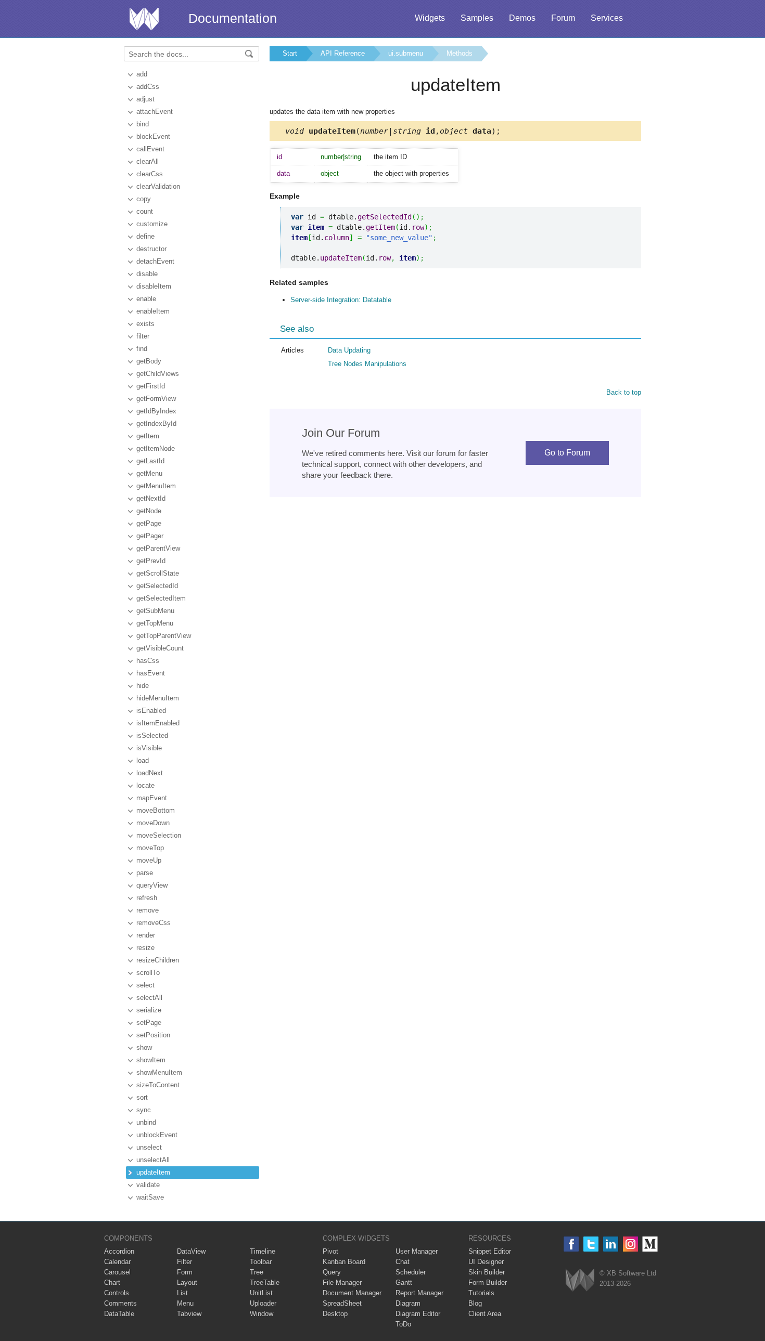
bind (142, 124)
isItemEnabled (158, 723)
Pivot (330, 1251)
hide (142, 685)
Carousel (117, 1272)
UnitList (261, 1293)
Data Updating (349, 350)
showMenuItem (159, 1072)
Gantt (404, 1282)
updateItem (153, 1172)
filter (142, 336)
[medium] (650, 1244)
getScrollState (157, 573)
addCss (147, 86)
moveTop (150, 848)
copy (143, 199)
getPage (148, 523)
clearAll (147, 161)
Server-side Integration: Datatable (340, 300)
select (145, 985)
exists (145, 324)
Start (290, 53)
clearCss (149, 174)
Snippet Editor (489, 1251)
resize (145, 948)
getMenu (149, 473)
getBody (148, 361)
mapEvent (151, 798)
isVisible (149, 748)
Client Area (484, 1314)
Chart (112, 1282)
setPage (148, 1022)
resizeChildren (157, 960)
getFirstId (150, 386)
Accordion (119, 1251)
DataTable (119, 1314)
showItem (150, 1060)
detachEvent (155, 261)
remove (147, 910)
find (141, 349)
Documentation (232, 18)
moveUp (148, 860)
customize (152, 224)
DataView (191, 1251)
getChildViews (157, 373)
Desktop (335, 1314)
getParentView (158, 548)
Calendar (117, 1262)
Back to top (623, 392)
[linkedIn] (611, 1244)
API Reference (343, 53)
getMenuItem (156, 486)
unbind (146, 1122)
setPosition (153, 1035)
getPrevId (150, 561)
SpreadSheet (342, 1303)
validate (148, 1185)
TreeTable (264, 1282)
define (145, 236)
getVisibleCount (160, 648)
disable (147, 274)
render (145, 935)
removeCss (153, 923)
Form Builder (487, 1282)
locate (145, 785)
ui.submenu (405, 53)
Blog (475, 1303)
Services (607, 18)
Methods (460, 53)
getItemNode (155, 448)
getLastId (150, 461)
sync (143, 1110)
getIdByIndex (156, 411)
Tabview (189, 1314)
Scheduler (411, 1272)
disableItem (153, 286)
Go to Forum (567, 452)
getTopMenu (154, 623)
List (182, 1293)
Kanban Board (344, 1262)
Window (261, 1314)
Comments (120, 1303)
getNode (148, 511)
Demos (522, 18)
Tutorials (481, 1293)
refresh (146, 898)
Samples (477, 18)
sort (142, 1097)
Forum (563, 18)
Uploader (263, 1303)
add (141, 74)
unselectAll (153, 1160)
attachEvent (154, 111)
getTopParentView (163, 636)
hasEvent (150, 673)
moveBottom (155, 810)
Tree (256, 1272)
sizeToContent (158, 1085)
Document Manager (352, 1293)
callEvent (150, 149)
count (144, 211)
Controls (116, 1293)
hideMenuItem (157, 698)
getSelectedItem (161, 598)
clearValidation (158, 186)
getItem (147, 436)
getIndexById (156, 423)
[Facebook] (571, 1244)
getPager (149, 536)
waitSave (150, 1197)
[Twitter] (591, 1244)
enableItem (153, 311)
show (144, 1047)
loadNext (149, 773)
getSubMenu (155, 611)
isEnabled (151, 710)
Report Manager (419, 1293)
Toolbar (261, 1262)
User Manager (417, 1251)
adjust (145, 99)
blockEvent (153, 136)
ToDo (403, 1324)
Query (332, 1272)
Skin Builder (486, 1272)
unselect (149, 1147)
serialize (148, 1010)
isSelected (152, 735)
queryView (152, 885)
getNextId (150, 498)
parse (144, 873)
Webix (580, 1280)
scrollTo (148, 973)
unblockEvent (156, 1135)
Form (185, 1272)
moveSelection (158, 835)
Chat (403, 1262)
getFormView (156, 398)
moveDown (153, 823)
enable (146, 299)
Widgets (430, 18)
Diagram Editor (418, 1314)
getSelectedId (157, 586)
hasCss (147, 661)
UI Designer (486, 1262)
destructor (151, 249)
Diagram (408, 1303)
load (142, 760)
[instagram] (630, 1244)
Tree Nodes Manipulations (367, 364)
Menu (185, 1303)
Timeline (262, 1251)
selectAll (149, 997)
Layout (187, 1282)
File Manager (342, 1282)
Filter (184, 1262)
